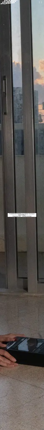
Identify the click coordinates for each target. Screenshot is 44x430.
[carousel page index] (20, 428)
